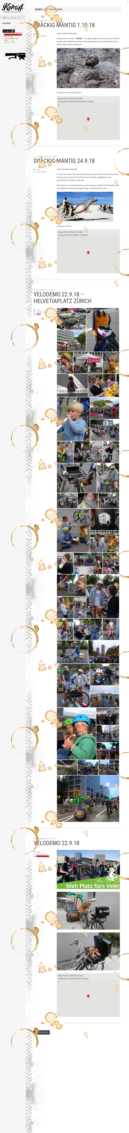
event (38, 34)
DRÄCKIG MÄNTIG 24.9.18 (64, 160)
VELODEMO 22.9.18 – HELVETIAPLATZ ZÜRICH (63, 298)
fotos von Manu (42, 856)
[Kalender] (8, 18)
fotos (38, 310)
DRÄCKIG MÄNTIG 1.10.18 (64, 25)
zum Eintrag (7, 42)
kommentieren (41, 36)
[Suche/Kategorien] (15, 18)
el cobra (54, 21)
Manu (53, 290)
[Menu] (19, 18)
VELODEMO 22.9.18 (56, 843)
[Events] (4, 18)
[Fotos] (12, 18)
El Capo (53, 839)
